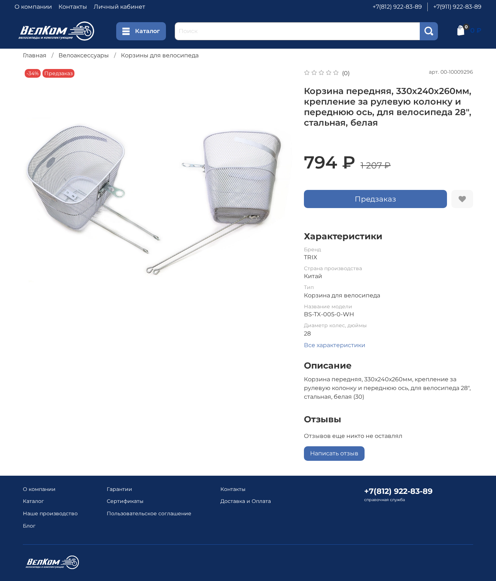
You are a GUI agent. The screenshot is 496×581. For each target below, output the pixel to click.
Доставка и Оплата (245, 501)
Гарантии (119, 489)
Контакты (72, 6)
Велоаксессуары (83, 55)
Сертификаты (125, 501)
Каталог (147, 31)
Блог (29, 526)
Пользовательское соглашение (149, 513)
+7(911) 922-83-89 (457, 6)
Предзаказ (375, 199)
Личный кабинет (119, 6)
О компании (33, 6)
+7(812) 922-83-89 (397, 6)
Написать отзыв (334, 453)
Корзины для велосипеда (160, 55)
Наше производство (50, 513)
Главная (34, 55)
